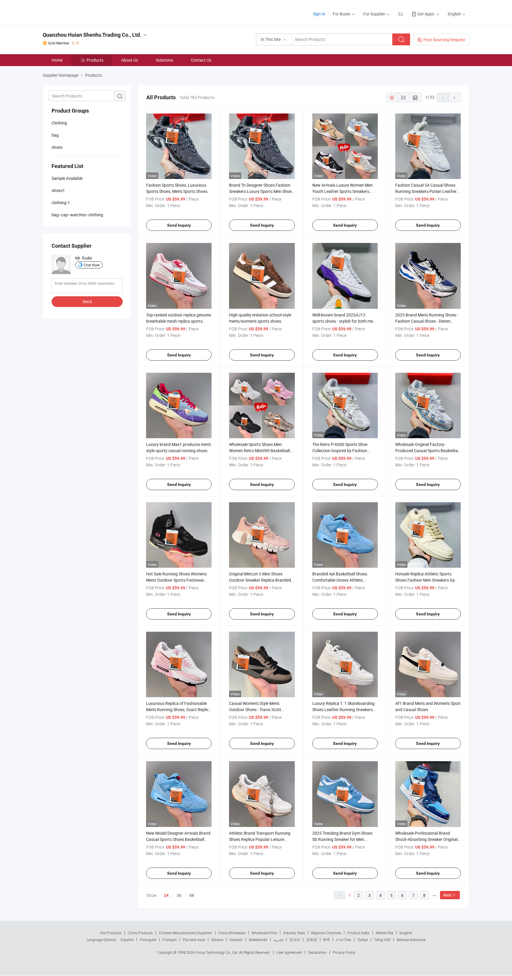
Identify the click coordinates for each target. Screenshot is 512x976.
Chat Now (92, 265)
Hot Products (110, 932)
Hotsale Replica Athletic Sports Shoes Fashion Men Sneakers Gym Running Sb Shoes (426, 580)
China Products (140, 932)
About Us (129, 60)
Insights (405, 932)
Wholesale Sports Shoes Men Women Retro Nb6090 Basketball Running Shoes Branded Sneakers (260, 450)
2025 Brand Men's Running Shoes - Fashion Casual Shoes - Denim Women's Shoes (426, 321)
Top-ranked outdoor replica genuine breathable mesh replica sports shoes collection (178, 321)
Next (447, 895)
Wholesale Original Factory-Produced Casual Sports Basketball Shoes (427, 450)
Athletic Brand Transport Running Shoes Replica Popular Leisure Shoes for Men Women (259, 839)
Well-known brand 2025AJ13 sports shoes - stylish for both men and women (343, 321)
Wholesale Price (264, 932)
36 (179, 895)
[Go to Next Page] (454, 97)
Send (87, 301)
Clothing (59, 123)
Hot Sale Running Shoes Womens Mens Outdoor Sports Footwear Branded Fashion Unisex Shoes (176, 580)
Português (148, 939)
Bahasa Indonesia (411, 939)
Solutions (164, 60)
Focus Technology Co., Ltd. (217, 952)
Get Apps (425, 14)
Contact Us (201, 60)
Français (170, 939)
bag (55, 135)
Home (57, 60)
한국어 (294, 939)
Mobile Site (384, 932)
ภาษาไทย (343, 939)
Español (127, 939)
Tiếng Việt (382, 939)
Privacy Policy (344, 952)
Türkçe (362, 939)
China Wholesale (231, 932)
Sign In (319, 14)
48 (191, 895)
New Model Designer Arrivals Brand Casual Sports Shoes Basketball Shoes (178, 839)
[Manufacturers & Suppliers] (81, 12)
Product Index (358, 932)
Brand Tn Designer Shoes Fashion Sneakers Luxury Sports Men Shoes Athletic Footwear (261, 191)
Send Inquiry (179, 225)
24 (166, 895)
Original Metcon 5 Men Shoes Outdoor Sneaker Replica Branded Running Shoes (260, 580)
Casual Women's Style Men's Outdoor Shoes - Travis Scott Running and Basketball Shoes (257, 709)
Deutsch (236, 939)
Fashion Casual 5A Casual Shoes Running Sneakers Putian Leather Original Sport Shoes (426, 191)
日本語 (311, 939)
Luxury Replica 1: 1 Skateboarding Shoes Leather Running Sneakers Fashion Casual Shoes (343, 709)
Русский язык (194, 939)
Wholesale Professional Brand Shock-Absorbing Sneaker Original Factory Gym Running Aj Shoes (426, 839)
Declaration (317, 952)
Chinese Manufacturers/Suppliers (185, 932)
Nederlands (258, 939)
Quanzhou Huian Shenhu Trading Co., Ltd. (92, 35)
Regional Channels (326, 932)
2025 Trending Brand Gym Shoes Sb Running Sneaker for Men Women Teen (342, 839)
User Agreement (289, 952)
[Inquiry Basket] (401, 14)
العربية (278, 939)
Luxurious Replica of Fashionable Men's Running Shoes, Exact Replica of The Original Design (178, 709)
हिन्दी (326, 939)
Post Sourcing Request (444, 39)
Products (95, 60)
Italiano (217, 939)
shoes (57, 147)
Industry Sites (294, 932)
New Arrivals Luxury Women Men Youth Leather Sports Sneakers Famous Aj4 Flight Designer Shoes (343, 191)
